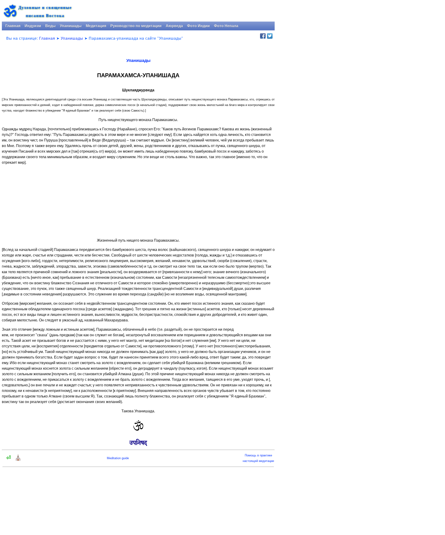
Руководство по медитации (136, 26)
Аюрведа (174, 26)
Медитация (96, 26)
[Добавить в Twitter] (270, 36)
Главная (12, 26)
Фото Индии (198, 26)
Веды (50, 26)
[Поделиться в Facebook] (263, 36)
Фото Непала (226, 26)
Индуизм (33, 26)
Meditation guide (118, 458)
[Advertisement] (138, 201)
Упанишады (71, 26)
